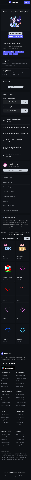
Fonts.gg (3, 453)
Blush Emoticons (20, 405)
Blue (10, 54)
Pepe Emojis (4, 378)
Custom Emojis (5, 414)
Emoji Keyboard (5, 442)
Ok (3, 256)
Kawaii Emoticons (21, 402)
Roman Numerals (6, 405)
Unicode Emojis (5, 434)
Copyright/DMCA (20, 439)
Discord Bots (4, 457)
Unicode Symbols (6, 437)
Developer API (20, 437)
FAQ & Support (20, 442)
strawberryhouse (7, 277)
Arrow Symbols (5, 397)
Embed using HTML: (9, 98)
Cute (12, 52)
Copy (24, 102)
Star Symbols (4, 400)
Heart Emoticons (20, 394)
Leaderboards (5, 422)
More (27, 238)
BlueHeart (5, 339)
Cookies (21, 476)
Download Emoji (16, 33)
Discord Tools (23, 457)
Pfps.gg (16, 453)
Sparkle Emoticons (21, 400)
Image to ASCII (5, 445)
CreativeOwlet (13, 164)
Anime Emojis (4, 381)
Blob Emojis (4, 383)
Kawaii (17, 52)
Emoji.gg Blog (20, 445)
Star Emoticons (20, 397)
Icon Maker (19, 425)
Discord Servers (14, 457)
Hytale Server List (22, 455)
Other (10, 177)
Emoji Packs (4, 419)
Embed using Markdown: (10, 106)
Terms (7, 476)
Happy (5, 54)
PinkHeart (19, 277)
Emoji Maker (19, 414)
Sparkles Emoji (20, 383)
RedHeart (5, 298)
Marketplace (4, 425)
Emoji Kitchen (19, 419)
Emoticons (4, 439)
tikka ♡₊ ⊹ (5, 258)
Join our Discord (9, 363)
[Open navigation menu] (2, 2)
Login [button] (27, 2)
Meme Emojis (4, 386)
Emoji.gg (7, 353)
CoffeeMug (20, 256)
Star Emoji (18, 381)
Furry (22, 52)
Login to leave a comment (15, 87)
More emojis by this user (15, 170)
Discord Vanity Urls (18, 459)
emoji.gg (15, 2)
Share (26, 11)
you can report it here (17, 234)
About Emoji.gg (20, 434)
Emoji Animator (20, 417)
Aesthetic (6, 52)
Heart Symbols (5, 394)
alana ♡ (19, 279)
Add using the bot (16, 36)
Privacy (14, 476)
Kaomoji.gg (10, 453)
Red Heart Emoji (20, 375)
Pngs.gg (14, 455)
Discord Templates (6, 459)
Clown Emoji (19, 386)
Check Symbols (5, 402)
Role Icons (4, 375)
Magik (15, 54)
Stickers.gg (23, 453)
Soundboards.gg (6, 455)
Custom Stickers (5, 417)
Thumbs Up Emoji (21, 378)
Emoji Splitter (19, 422)
